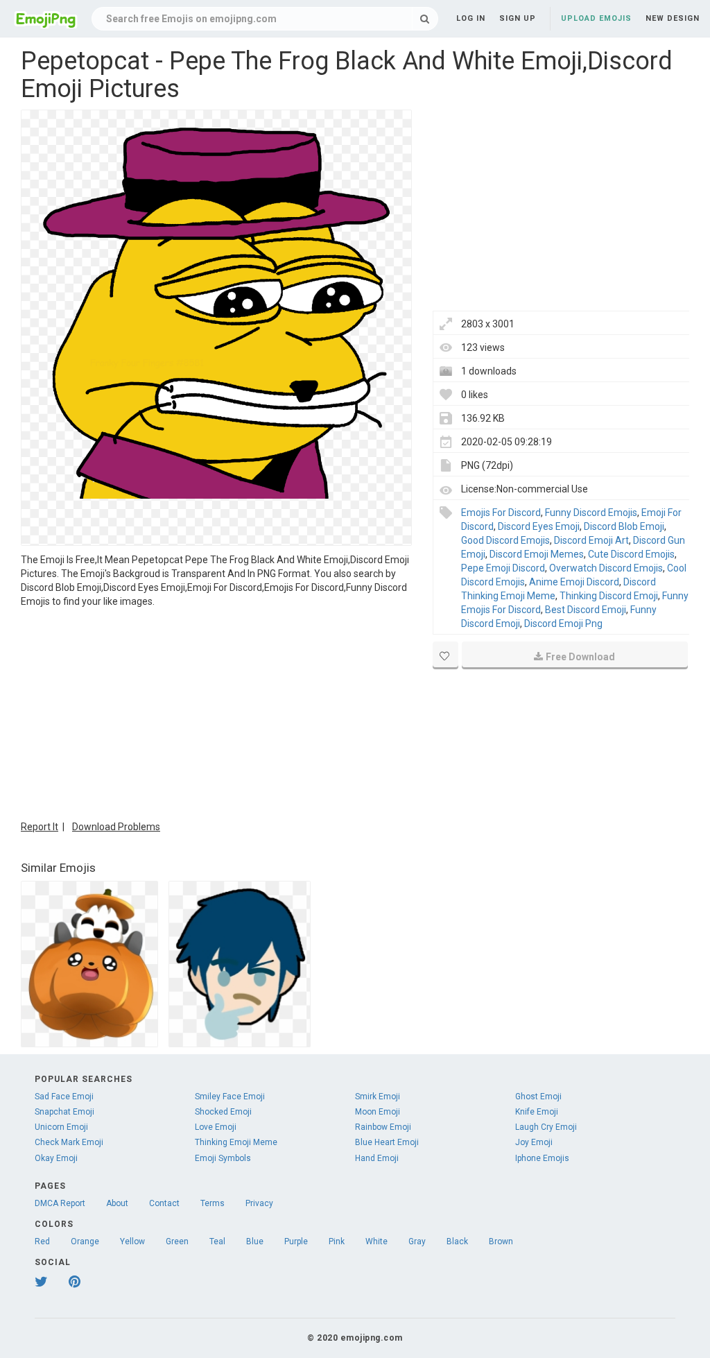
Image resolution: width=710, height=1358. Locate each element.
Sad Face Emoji (64, 1096)
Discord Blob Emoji (624, 526)
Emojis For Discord (501, 512)
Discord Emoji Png (563, 623)
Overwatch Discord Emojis (606, 568)
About (117, 1203)
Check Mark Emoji (69, 1142)
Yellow (132, 1241)
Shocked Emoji (223, 1112)
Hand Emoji (377, 1158)
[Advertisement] (216, 712)
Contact (164, 1203)
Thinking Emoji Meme (236, 1142)
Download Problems (116, 826)
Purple (296, 1241)
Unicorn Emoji (61, 1127)
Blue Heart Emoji (387, 1142)
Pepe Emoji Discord (503, 568)
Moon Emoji (377, 1112)
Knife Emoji (536, 1112)
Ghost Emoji (538, 1096)
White (376, 1241)
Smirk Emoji (377, 1096)
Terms (212, 1203)
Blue (254, 1241)
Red (42, 1241)
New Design (673, 18)
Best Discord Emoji (585, 609)
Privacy (259, 1203)
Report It (39, 826)
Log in (470, 18)
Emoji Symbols (223, 1158)
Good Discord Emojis (505, 540)
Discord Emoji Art (591, 540)
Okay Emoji (56, 1158)
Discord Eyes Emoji (539, 526)
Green (177, 1241)
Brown (501, 1241)
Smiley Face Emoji (230, 1096)
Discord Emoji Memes (537, 554)
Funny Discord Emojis (591, 512)
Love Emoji (215, 1127)
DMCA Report (60, 1203)
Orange (85, 1241)
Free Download (580, 656)
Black (457, 1241)
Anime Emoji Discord (574, 581)
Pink (337, 1241)
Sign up (517, 18)
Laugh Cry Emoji (546, 1127)
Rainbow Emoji (383, 1127)
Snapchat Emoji (64, 1112)
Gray (417, 1241)
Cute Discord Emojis (631, 554)
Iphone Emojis (542, 1158)
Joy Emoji (534, 1142)
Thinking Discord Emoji (609, 595)
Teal (217, 1241)
